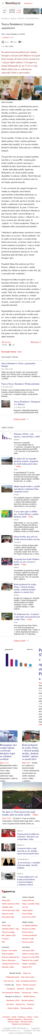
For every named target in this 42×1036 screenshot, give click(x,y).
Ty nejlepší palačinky (29, 925)
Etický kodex (28, 1019)
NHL (3, 942)
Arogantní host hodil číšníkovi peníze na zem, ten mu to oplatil (26, 562)
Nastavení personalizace (21, 1024)
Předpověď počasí (12, 977)
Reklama (21, 1017)
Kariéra (29, 1017)
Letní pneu (10, 1004)
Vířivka (35, 993)
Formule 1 (5, 939)
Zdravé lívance (27, 932)
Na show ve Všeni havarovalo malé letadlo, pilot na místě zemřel (18, 813)
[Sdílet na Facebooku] (10, 345)
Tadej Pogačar (27, 910)
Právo (3, 34)
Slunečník (20, 989)
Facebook (6, 1017)
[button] (21, 88)
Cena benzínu (9, 981)
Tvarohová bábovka (29, 935)
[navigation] (3, 3)
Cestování (17, 542)
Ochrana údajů (13, 1022)
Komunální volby (8, 917)
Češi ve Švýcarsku (8, 960)
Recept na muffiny (29, 929)
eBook (6, 42)
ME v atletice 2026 (9, 935)
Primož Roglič (27, 914)
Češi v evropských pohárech (26, 981)
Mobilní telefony (29, 996)
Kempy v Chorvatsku (9, 950)
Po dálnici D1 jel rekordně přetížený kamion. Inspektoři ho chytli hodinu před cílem (26, 461)
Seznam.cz (28, 3)
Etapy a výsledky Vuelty (30, 904)
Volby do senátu (8, 914)
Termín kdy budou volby (10, 910)
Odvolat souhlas (26, 1022)
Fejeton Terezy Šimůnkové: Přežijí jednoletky (20, 383)
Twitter (14, 1017)
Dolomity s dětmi (8, 967)
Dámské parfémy (27, 1000)
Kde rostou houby (27, 977)
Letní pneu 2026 (28, 950)
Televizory (30, 1004)
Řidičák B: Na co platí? (30, 960)
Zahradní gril (26, 993)
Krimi (16, 469)
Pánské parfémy (27, 1008)
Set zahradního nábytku (11, 993)
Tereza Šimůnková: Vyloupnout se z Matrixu (27, 403)
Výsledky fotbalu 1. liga (10, 929)
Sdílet (15, 42)
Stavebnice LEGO (12, 1000)
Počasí (16, 520)
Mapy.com (27, 973)
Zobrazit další (19, 419)
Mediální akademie (15, 1019)
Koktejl (16, 567)
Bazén (18, 985)
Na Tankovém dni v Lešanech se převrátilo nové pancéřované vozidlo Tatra (27, 617)
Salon (20, 352)
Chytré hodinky (13, 1008)
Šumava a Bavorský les (10, 957)
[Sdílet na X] (13, 345)
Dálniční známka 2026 (30, 954)
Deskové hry (20, 1004)
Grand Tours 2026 (29, 917)
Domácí (16, 439)
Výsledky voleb (7, 907)
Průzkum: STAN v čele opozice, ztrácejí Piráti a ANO (27, 435)
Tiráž (36, 1017)
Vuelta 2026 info (28, 900)
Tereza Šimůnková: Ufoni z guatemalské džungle (18, 364)
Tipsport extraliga (8, 932)
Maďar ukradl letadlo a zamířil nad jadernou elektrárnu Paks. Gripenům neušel (27, 489)
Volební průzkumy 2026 (10, 904)
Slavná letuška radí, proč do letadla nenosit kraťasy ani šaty (27, 538)
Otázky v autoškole (29, 964)
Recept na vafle (28, 939)
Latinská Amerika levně (10, 964)
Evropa (16, 494)
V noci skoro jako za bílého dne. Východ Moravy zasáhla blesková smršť (26, 514)
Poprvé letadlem (8, 954)
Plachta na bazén (29, 985)
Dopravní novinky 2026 (30, 957)
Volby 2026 (6, 900)
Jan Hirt (25, 907)
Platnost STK (27, 967)
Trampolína (11, 989)
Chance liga (6, 925)
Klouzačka (30, 989)
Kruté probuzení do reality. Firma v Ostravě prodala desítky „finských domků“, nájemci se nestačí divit (25, 588)
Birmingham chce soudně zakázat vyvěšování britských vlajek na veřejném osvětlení (8, 752)
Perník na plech (28, 942)
